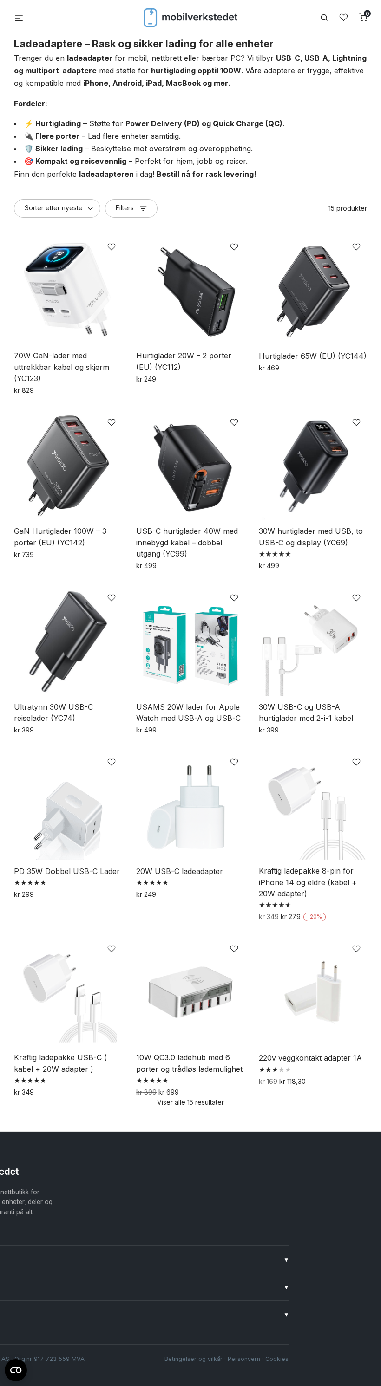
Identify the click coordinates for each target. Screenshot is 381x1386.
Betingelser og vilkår (193, 1358)
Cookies (277, 1358)
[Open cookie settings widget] (16, 1369)
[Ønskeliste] (343, 17)
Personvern (244, 1358)
